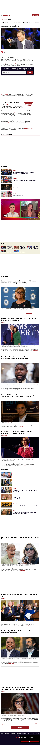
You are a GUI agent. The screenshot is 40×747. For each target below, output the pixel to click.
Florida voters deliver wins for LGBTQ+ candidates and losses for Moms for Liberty (19, 319)
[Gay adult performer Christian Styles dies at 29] (6, 475)
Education (15, 503)
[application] (20, 209)
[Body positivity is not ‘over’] (6, 194)
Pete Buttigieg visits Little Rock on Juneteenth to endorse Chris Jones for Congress (19, 632)
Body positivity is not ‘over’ (18, 195)
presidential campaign (12, 54)
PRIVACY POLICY (24, 733)
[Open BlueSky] (19, 737)
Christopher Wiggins (4, 435)
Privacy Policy (23, 737)
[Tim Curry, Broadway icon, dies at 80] (6, 186)
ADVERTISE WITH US (19, 733)
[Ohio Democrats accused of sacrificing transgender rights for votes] (20, 553)
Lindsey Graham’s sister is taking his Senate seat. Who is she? (19, 595)
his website (7, 122)
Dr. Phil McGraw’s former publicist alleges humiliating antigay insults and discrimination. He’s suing (25, 513)
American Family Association (12, 61)
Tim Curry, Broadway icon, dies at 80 (20, 187)
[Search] (31, 15)
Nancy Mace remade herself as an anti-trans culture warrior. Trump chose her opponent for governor (17, 688)
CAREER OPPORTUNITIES (11, 733)
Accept (30, 741)
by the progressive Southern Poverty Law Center (11, 63)
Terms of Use (31, 737)
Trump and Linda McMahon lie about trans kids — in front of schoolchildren (24, 483)
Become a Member (28, 103)
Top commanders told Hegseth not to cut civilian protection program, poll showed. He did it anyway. (24, 173)
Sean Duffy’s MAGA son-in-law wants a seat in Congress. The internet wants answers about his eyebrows (19, 396)
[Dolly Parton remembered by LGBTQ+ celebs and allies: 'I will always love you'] (6, 489)
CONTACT (2, 733)
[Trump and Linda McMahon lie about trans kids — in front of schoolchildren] (6, 482)
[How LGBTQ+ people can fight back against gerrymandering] (6, 179)
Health (14, 193)
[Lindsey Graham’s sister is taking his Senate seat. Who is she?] (20, 610)
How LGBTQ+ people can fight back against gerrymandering (24, 180)
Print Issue (15, 178)
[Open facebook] (16, 737)
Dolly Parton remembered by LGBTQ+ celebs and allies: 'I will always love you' (25, 491)
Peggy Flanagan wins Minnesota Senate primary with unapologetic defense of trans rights (18, 432)
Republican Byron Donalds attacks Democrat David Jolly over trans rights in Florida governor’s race (19, 358)
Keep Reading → (29, 313)
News (14, 510)
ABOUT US (6, 733)
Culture (14, 488)
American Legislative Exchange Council (10, 112)
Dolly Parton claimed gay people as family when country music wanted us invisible (25, 498)
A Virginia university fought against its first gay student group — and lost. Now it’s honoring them (25, 505)
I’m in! (30, 72)
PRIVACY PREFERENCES (31, 733)
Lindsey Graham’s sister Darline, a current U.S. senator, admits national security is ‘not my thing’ (19, 282)
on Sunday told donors (28, 128)
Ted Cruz (24, 54)
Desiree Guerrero (4, 541)
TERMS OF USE (37, 733)
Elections (9, 19)
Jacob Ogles (3, 322)
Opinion (14, 495)
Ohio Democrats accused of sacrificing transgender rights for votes (20, 538)
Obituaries (15, 474)
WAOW (8, 422)
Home (2, 19)
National (14, 170)
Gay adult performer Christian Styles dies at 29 (22, 476)
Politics (5, 19)
